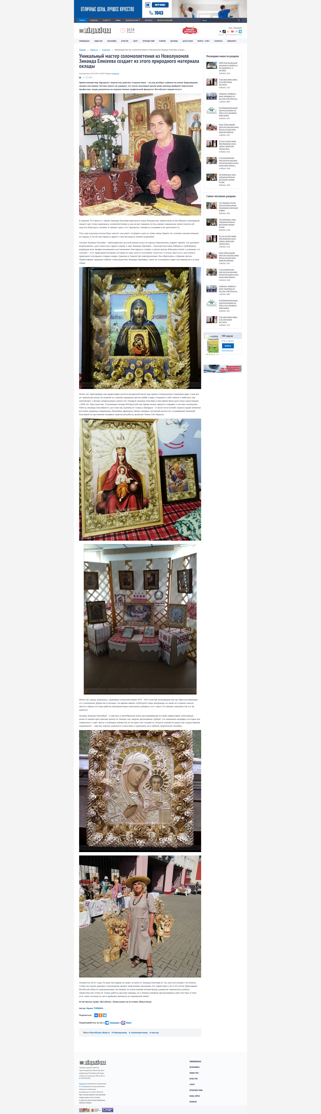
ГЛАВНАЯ (82, 20)
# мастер (154, 1032)
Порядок (82, 1084)
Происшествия (148, 41)
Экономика (111, 41)
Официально (84, 41)
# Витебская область (99, 1032)
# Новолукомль (120, 1032)
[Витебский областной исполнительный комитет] (96, 1111)
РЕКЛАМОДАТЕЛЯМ (132, 20)
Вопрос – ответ (203, 41)
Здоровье (174, 41)
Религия (162, 41)
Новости (94, 49)
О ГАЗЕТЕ (106, 20)
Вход (230, 28)
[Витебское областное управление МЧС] (107, 1111)
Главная (82, 49)
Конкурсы (218, 41)
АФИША (118, 20)
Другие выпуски (227, 350)
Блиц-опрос (194, 1096)
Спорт (135, 41)
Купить (228, 346)
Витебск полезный (164, 20)
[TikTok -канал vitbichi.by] (224, 32)
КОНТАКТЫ (148, 20)
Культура (124, 41)
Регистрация (238, 28)
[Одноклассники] (100, 1015)
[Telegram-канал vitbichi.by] (240, 32)
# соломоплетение (138, 1032)
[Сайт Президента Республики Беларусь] (85, 1111)
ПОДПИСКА (94, 20)
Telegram (114, 1022)
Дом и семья (188, 41)
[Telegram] (105, 1015)
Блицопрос (231, 41)
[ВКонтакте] (96, 1015)
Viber (128, 1022)
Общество (98, 41)
